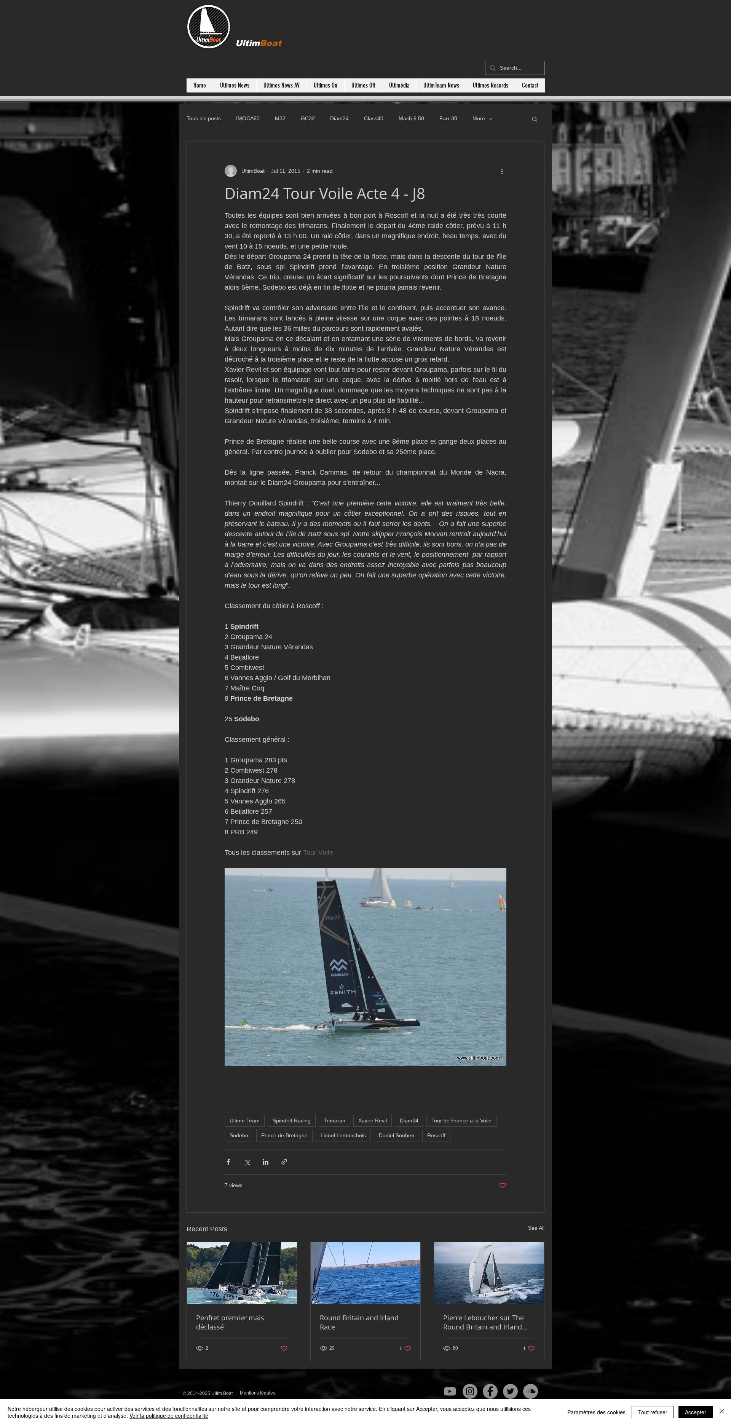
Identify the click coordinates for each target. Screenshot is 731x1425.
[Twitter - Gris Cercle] (510, 1391)
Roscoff (436, 1135)
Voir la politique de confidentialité (168, 1415)
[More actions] (501, 170)
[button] (534, 119)
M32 (280, 118)
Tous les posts (204, 118)
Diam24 (339, 118)
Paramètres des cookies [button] (596, 1412)
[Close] (721, 1412)
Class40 (373, 118)
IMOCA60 (248, 118)
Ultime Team (245, 1120)
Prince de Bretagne (284, 1135)
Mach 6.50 (411, 118)
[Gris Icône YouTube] (449, 1391)
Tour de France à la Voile (461, 1120)
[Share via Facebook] (228, 1161)
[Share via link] (284, 1161)
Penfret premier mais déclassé (230, 1322)
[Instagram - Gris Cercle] (470, 1391)
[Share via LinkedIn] (265, 1161)
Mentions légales (257, 1393)
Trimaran (334, 1120)
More (478, 118)
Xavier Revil (372, 1120)
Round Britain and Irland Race (359, 1322)
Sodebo (239, 1135)
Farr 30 (448, 118)
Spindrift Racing (292, 1120)
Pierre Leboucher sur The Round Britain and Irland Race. (483, 1322)
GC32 (308, 118)
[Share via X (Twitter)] (247, 1161)
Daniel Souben (396, 1135)
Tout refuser (652, 1412)
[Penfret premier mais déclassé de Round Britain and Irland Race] (242, 1273)
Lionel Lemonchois (343, 1135)
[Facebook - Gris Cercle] (490, 1391)
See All (536, 1228)
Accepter (695, 1412)
